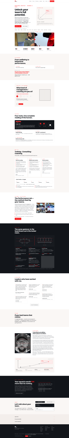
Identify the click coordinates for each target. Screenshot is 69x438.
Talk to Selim (18, 26)
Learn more (34, 434)
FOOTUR (46, 428)
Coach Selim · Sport (47, 427)
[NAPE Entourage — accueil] (16, 1)
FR (48, 1)
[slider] (34, 39)
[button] (40, 205)
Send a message (25, 26)
